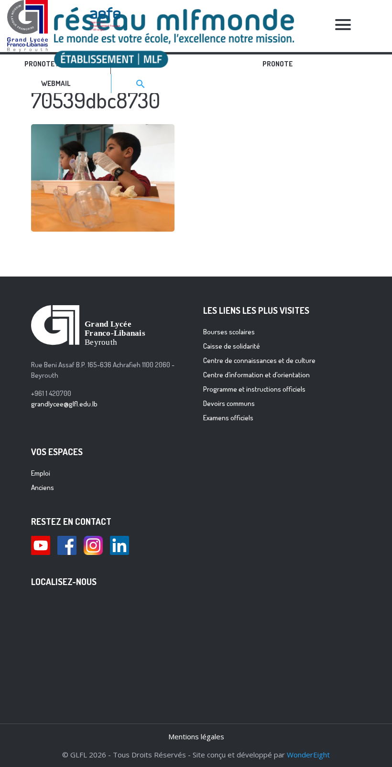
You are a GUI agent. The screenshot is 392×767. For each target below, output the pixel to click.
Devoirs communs (229, 403)
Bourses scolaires (229, 331)
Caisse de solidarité (231, 346)
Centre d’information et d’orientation (256, 374)
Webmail (55, 83)
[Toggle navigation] (343, 26)
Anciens (42, 487)
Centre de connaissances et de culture (259, 360)
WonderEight (308, 754)
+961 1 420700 (51, 393)
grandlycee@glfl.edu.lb (64, 403)
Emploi (40, 473)
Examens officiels (228, 417)
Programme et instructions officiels (254, 389)
